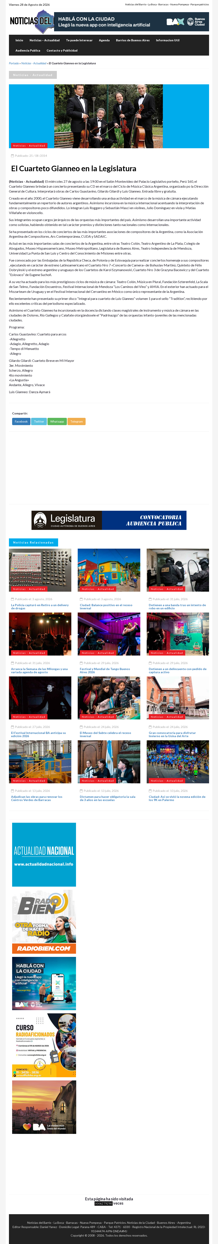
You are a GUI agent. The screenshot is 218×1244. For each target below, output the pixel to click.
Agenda (104, 40)
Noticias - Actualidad (33, 63)
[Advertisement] (109, 468)
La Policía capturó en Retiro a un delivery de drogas (40, 606)
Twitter (39, 421)
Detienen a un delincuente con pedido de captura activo (178, 670)
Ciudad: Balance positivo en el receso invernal (106, 606)
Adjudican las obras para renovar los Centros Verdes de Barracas (36, 798)
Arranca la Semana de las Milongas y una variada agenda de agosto (39, 670)
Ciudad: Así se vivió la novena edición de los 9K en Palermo (177, 798)
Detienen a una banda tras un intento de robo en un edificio (177, 606)
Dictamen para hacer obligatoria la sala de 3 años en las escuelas (107, 798)
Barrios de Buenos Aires (133, 40)
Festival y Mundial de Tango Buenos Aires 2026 (105, 670)
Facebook (21, 421)
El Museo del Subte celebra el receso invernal (105, 734)
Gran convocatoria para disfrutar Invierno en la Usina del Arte (172, 734)
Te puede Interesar (79, 40)
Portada (14, 63)
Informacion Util (167, 40)
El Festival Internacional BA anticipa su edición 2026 (38, 734)
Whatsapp (57, 421)
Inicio (19, 40)
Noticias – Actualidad (45, 40)
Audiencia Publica (28, 50)
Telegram (76, 421)
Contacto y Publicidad (62, 50)
